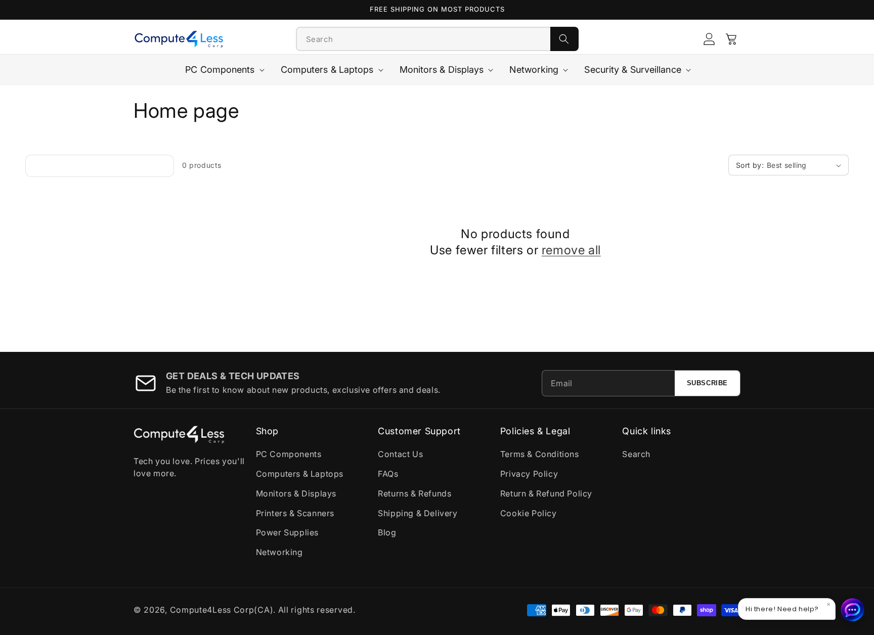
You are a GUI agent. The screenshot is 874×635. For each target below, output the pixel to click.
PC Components (289, 454)
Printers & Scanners (295, 513)
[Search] (564, 39)
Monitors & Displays (296, 493)
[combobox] (423, 39)
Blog (387, 532)
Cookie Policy (528, 513)
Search (636, 454)
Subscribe (707, 383)
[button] (731, 39)
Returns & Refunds (414, 493)
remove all (571, 250)
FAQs (388, 474)
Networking (279, 552)
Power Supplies (287, 532)
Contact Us (400, 454)
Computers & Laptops (299, 474)
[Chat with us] (853, 610)
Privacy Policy (529, 474)
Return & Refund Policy (546, 493)
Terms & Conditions (539, 454)
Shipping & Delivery (417, 513)
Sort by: (750, 165)
